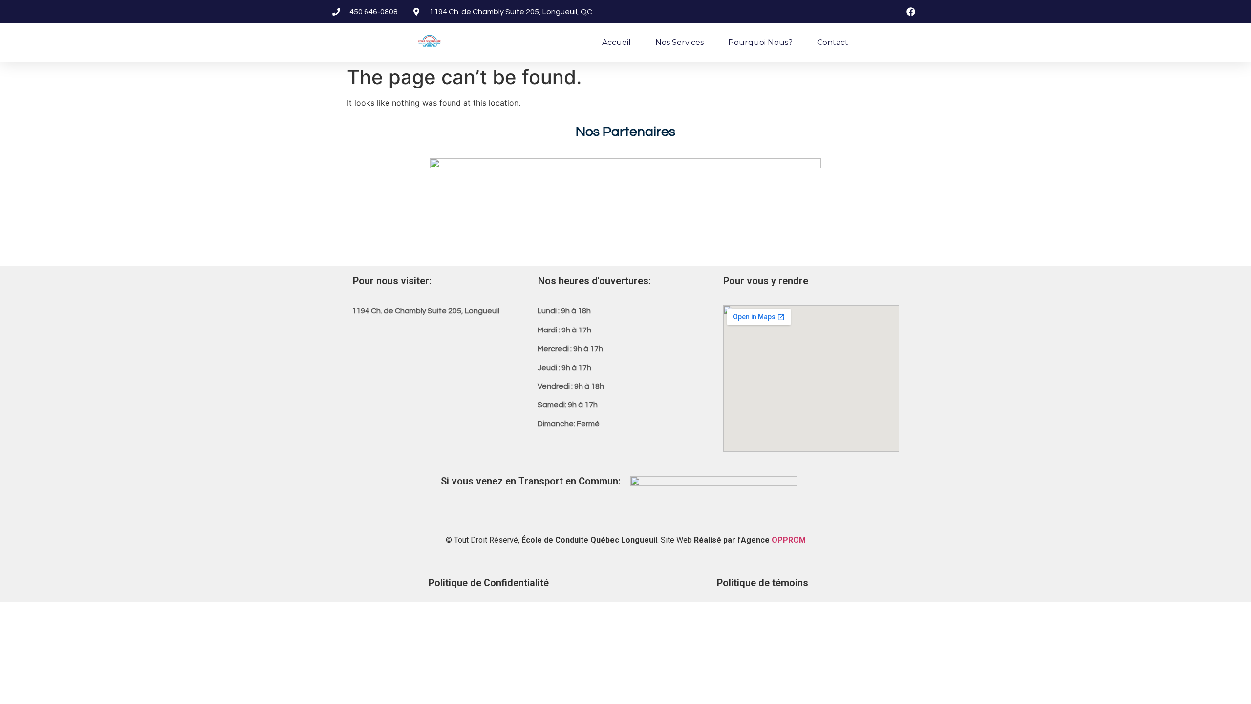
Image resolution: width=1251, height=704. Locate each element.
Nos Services (679, 42)
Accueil (616, 42)
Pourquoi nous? (760, 42)
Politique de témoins (762, 583)
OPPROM (789, 540)
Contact (832, 42)
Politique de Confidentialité (489, 583)
